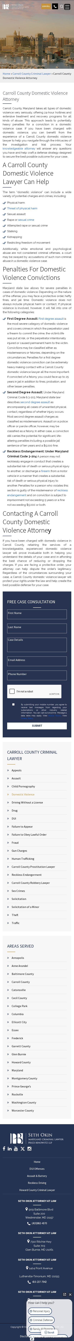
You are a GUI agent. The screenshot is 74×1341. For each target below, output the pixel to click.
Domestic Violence (23, 794)
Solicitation (19, 899)
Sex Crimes (18, 891)
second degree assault (35, 402)
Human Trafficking (23, 858)
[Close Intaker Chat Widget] (70, 1294)
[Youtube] (16, 1149)
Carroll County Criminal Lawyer (32, 73)
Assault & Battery (37, 1176)
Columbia (18, 1014)
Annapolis (18, 958)
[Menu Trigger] (67, 7)
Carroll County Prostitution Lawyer (33, 866)
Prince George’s (21, 1086)
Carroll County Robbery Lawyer (31, 883)
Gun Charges (19, 850)
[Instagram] (29, 1149)
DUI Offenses (37, 1168)
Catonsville (19, 990)
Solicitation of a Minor (25, 907)
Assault (16, 778)
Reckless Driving (37, 1183)
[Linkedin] (9, 1149)
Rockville (17, 1094)
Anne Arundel (20, 966)
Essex (15, 1030)
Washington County (24, 1102)
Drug (15, 810)
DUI (14, 818)
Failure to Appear (22, 826)
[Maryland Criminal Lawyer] (16, 6)
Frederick (17, 1038)
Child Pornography (23, 786)
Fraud (15, 842)
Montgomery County (24, 1078)
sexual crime (26, 219)
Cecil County (19, 998)
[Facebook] (4, 1149)
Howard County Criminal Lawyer (37, 1190)
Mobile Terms (54, 716)
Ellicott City (19, 1022)
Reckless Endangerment (27, 874)
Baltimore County (23, 974)
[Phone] (55, 6)
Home (6, 73)
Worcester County (23, 1110)
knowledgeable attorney (19, 148)
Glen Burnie (19, 1054)
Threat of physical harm (22, 208)
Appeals (17, 770)
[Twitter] (22, 1150)
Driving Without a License (27, 802)
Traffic (15, 923)
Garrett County (21, 1046)
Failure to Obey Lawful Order (29, 834)
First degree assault (51, 318)
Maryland (17, 1070)
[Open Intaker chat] (32, 1339)
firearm (45, 471)
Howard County (21, 1062)
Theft (15, 915)
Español (46, 6)
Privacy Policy (27, 718)
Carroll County (21, 982)
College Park (19, 1006)
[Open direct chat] (64, 1294)
